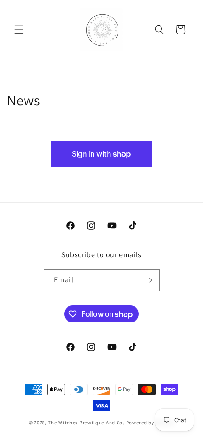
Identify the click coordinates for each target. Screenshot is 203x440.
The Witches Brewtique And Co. (86, 422)
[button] (18, 29)
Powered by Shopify (150, 422)
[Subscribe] (148, 280)
